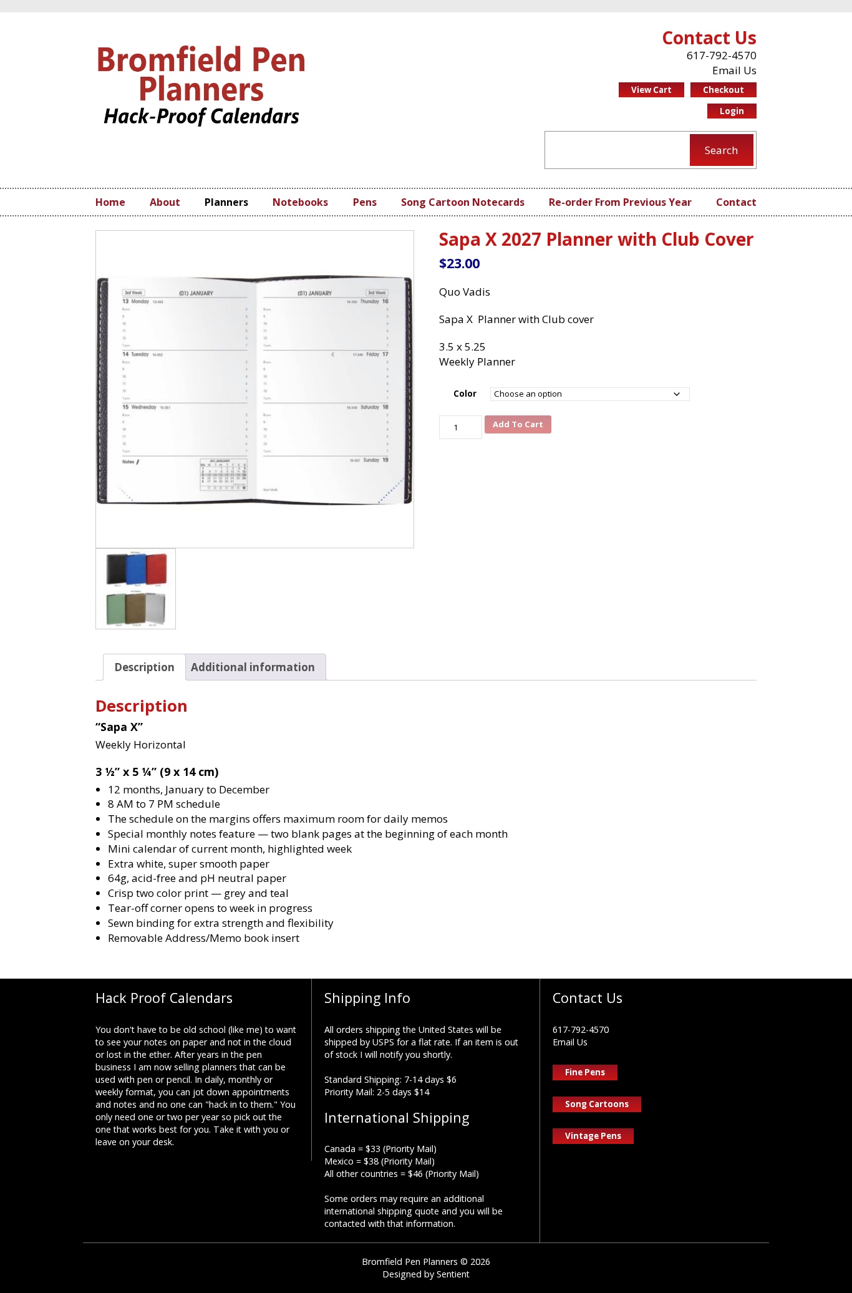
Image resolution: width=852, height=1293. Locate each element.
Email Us (734, 70)
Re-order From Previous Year (620, 202)
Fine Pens (585, 1072)
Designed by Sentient (426, 1274)
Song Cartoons (597, 1104)
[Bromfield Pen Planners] (201, 86)
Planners (226, 202)
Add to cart (518, 424)
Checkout (723, 89)
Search (721, 150)
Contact (736, 202)
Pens (365, 202)
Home (110, 202)
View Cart (651, 89)
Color (465, 393)
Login (732, 111)
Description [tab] (144, 667)
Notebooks (300, 202)
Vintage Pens (593, 1135)
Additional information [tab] (253, 667)
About (165, 202)
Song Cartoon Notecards (463, 202)
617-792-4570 (722, 55)
